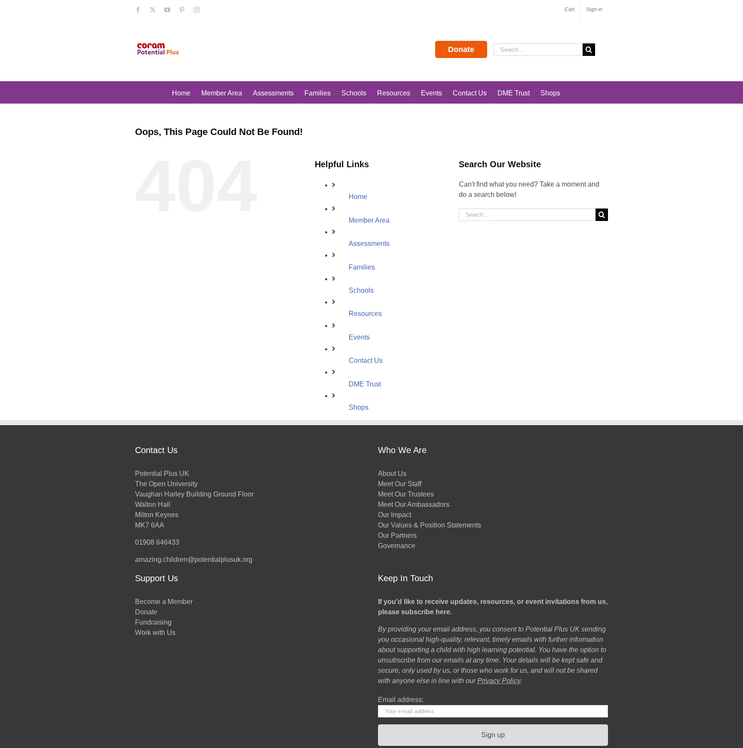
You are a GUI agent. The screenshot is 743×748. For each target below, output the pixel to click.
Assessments (369, 243)
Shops (358, 407)
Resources (365, 313)
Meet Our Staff (399, 483)
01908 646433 (157, 542)
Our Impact (395, 514)
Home (358, 196)
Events (359, 337)
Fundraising (153, 622)
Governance (396, 545)
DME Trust (365, 384)
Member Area (369, 220)
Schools (361, 290)
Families (362, 267)
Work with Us (155, 632)
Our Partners (397, 535)
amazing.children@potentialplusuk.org (193, 559)
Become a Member (164, 601)
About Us (392, 473)
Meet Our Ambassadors (413, 504)
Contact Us (366, 360)
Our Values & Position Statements (429, 525)
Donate (461, 49)
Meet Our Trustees (406, 494)
